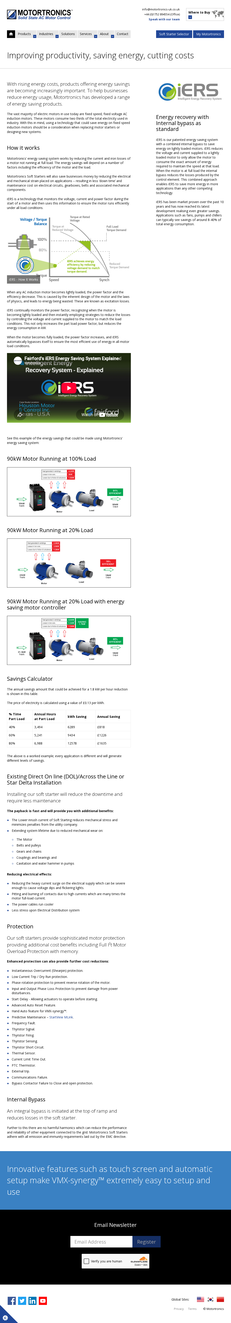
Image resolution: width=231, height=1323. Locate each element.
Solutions (68, 34)
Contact (122, 34)
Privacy (179, 1309)
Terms (192, 1309)
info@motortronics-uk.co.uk (161, 9)
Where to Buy (199, 12)
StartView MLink (61, 1017)
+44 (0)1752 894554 (156, 14)
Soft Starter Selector (174, 34)
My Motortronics (208, 34)
